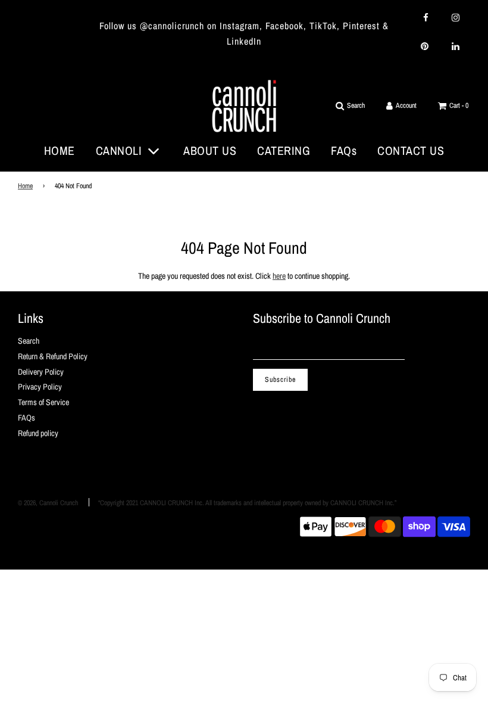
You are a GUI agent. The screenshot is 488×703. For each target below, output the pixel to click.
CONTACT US (410, 150)
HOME (59, 150)
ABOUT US (209, 150)
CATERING (283, 150)
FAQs (343, 150)
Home (25, 186)
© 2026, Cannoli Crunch (48, 503)
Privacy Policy (40, 386)
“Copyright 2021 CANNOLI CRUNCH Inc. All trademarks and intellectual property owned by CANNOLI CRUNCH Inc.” (247, 503)
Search (28, 340)
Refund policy (38, 433)
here (279, 275)
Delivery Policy (41, 371)
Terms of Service (43, 402)
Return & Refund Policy (52, 356)
